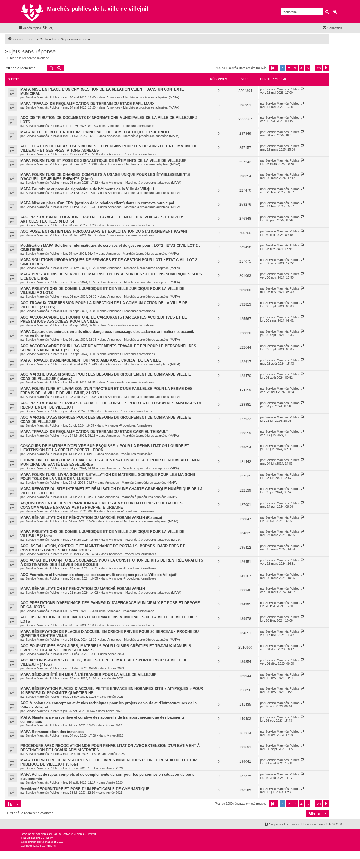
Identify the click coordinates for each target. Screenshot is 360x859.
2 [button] (289, 68)
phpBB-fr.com (44, 837)
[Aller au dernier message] (302, 89)
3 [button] (295, 68)
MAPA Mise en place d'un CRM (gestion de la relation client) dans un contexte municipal (97, 203)
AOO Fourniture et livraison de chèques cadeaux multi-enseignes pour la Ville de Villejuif (98, 575)
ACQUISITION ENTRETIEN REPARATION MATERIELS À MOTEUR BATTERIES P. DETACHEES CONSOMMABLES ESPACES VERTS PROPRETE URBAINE (101, 505)
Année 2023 (116, 654)
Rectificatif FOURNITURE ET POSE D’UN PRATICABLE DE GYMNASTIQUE (84, 789)
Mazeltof (50, 841)
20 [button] (319, 68)
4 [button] (301, 68)
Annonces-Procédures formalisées (130, 125)
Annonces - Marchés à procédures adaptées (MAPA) (143, 97)
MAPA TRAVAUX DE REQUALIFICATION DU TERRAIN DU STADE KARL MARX (87, 104)
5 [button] (308, 68)
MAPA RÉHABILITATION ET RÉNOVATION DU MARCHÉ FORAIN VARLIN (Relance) (91, 517)
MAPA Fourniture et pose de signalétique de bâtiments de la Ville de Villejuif (87, 189)
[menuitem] (48, 27)
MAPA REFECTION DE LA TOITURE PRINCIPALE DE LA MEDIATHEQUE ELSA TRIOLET (96, 132)
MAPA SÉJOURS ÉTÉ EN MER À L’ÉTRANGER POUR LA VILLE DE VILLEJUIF (88, 674)
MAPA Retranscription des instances (52, 732)
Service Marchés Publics (43, 97)
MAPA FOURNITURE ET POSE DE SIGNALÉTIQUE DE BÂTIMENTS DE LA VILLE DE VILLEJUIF (103, 160)
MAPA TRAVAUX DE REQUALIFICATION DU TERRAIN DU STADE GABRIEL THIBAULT (94, 432)
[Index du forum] (32, 11)
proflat (32, 841)
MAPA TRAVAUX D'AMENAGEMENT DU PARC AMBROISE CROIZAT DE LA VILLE (90, 360)
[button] (273, 68)
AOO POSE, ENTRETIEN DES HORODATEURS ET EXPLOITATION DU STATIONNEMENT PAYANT (104, 231)
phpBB (45, 833)
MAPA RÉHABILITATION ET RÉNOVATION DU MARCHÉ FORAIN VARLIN (82, 589)
